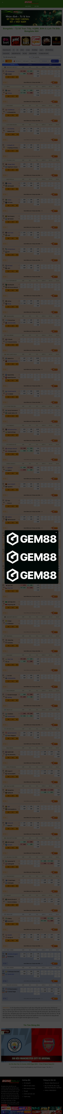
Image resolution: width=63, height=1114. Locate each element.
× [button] (56, 532)
